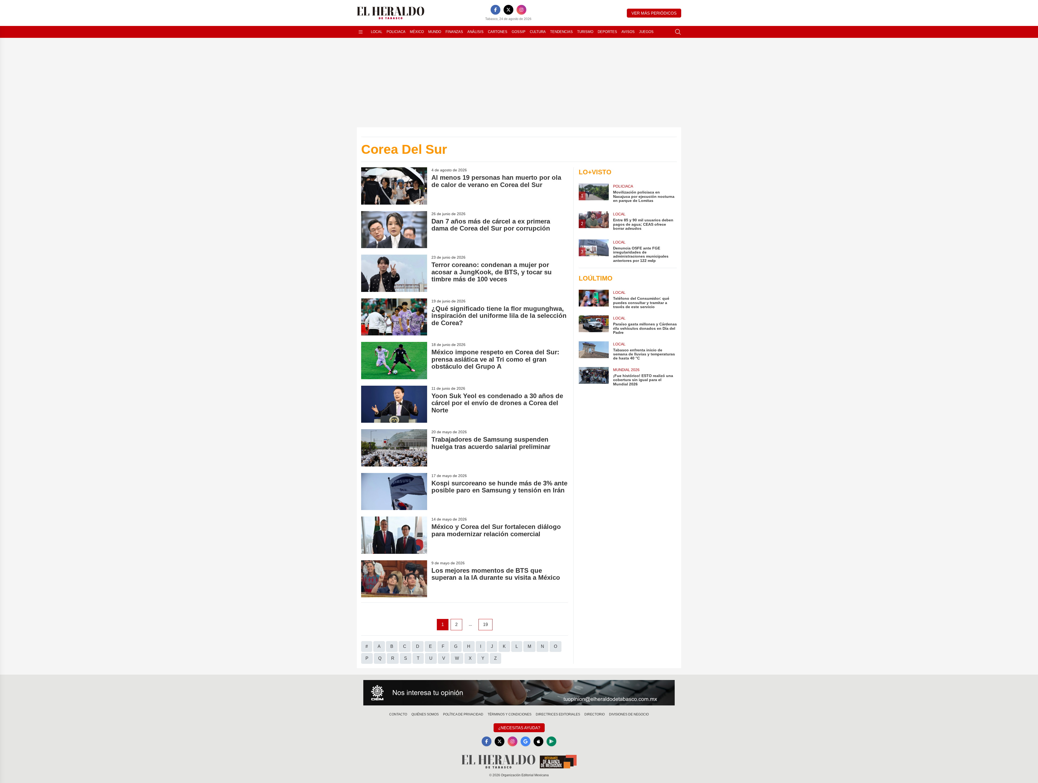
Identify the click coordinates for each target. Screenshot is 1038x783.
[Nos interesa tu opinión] (519, 692)
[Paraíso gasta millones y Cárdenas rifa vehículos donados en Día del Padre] (593, 325)
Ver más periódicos (654, 13)
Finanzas (454, 32)
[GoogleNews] (525, 741)
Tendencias (561, 32)
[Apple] (538, 741)
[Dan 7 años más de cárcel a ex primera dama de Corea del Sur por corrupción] (394, 229)
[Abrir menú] (360, 32)
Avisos (628, 32)
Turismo (585, 32)
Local (376, 32)
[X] (508, 10)
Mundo (434, 32)
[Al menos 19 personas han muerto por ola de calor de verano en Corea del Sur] (394, 185)
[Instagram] (521, 10)
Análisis (475, 32)
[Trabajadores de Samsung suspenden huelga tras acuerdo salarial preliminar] (394, 447)
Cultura (538, 32)
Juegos (646, 32)
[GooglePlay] (551, 741)
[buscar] (678, 32)
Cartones (497, 32)
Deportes (607, 32)
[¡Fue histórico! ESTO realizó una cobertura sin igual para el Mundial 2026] (593, 376)
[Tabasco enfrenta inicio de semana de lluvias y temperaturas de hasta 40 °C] (593, 351)
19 (485, 624)
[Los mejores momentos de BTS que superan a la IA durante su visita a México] (394, 578)
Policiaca (396, 32)
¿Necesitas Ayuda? (519, 727)
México (417, 32)
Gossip (518, 32)
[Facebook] (495, 10)
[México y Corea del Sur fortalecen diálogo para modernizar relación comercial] (394, 535)
